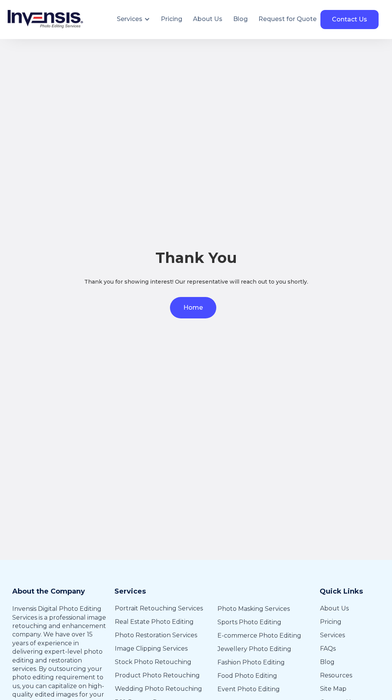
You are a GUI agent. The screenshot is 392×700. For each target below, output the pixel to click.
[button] (133, 19)
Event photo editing (248, 689)
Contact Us (349, 19)
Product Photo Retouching (157, 675)
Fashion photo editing (251, 662)
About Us (334, 608)
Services (332, 635)
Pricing (330, 621)
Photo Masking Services (253, 608)
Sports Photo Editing (249, 622)
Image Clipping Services (151, 648)
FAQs (328, 648)
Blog (327, 662)
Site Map (333, 688)
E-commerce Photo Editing (259, 635)
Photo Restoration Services (156, 635)
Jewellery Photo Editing (254, 649)
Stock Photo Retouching (153, 662)
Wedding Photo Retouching (158, 688)
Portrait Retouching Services (159, 608)
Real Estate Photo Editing (154, 621)
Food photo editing (247, 675)
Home (193, 307)
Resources (336, 675)
